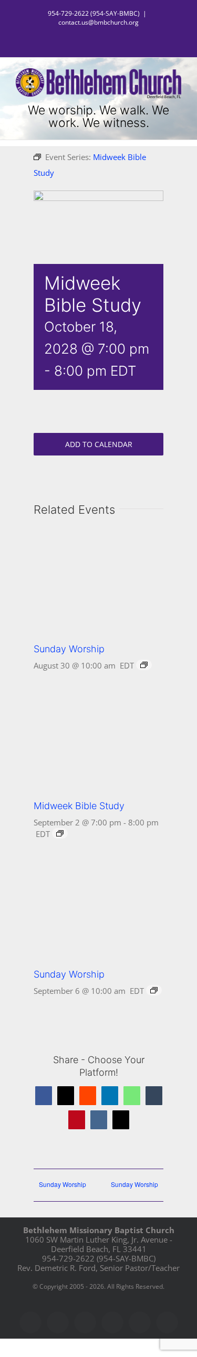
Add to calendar (98, 444)
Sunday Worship (69, 648)
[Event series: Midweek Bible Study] (60, 833)
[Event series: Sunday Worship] (144, 665)
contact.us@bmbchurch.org (98, 22)
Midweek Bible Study (79, 805)
